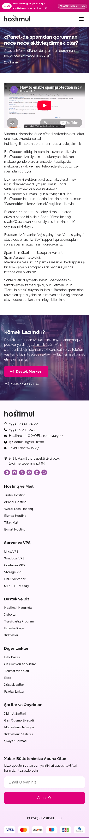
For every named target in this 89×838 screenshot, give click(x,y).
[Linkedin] (37, 472)
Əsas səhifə (13, 51)
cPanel (13, 62)
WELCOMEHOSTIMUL (72, 6)
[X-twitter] (22, 472)
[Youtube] (29, 472)
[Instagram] (44, 472)
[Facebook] (14, 472)
